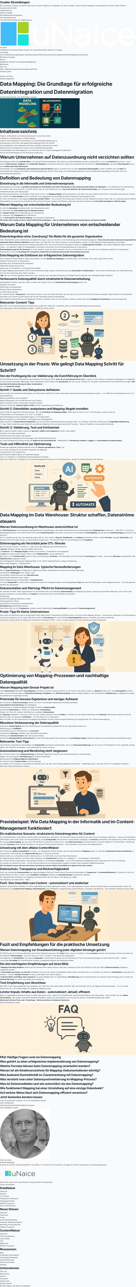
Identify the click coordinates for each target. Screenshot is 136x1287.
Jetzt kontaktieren (7, 1103)
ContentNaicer (13, 50)
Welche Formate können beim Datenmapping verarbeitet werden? (45, 1066)
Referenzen (4, 64)
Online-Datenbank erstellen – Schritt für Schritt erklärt (33, 308)
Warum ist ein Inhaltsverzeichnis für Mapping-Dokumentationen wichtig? (50, 1070)
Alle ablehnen (5, 15)
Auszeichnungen (22, 69)
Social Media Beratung (8, 55)
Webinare (32, 62)
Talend (9, 424)
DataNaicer (4, 50)
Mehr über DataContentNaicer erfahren (15, 766)
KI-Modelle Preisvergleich (16, 62)
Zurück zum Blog (6, 76)
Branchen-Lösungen (7, 57)
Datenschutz (4, 1281)
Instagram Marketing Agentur (28, 55)
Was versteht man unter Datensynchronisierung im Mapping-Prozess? (48, 1079)
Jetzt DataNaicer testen (9, 1108)
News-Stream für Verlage (52, 50)
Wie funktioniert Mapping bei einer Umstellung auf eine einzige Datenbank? (51, 1088)
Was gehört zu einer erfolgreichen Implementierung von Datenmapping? (49, 1061)
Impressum (4, 1279)
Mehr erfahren (120, 6)
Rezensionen (11, 69)
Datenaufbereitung (66, 55)
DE (1, 71)
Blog (27, 62)
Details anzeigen (6, 13)
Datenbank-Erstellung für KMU (43, 620)
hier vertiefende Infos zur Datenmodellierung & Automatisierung (76, 306)
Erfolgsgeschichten (7, 1201)
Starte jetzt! (6, 71)
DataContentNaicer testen (10, 1002)
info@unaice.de (6, 10)
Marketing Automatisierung (49, 55)
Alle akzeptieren (16, 15)
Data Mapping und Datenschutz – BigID (15, 880)
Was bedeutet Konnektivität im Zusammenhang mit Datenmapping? (46, 1075)
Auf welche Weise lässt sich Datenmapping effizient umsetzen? (44, 1092)
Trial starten (4, 1196)
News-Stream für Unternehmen (31, 50)
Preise (2, 1217)
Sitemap (3, 1265)
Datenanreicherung (80, 55)
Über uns (3, 69)
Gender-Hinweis (6, 1283)
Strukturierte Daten (7, 1262)
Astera (51, 986)
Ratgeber (3, 62)
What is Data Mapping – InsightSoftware (15, 563)
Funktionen (4, 1215)
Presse (34, 69)
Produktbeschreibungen (9, 1257)
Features (3, 1194)
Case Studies (5, 1239)
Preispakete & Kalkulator (9, 1199)
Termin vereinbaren (7, 1185)
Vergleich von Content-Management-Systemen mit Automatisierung (44, 459)
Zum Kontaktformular (8, 18)
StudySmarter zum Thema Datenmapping (93, 719)
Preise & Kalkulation (7, 1236)
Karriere (3, 1276)
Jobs (30, 69)
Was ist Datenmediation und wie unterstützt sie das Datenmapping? (47, 1084)
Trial (1, 1241)
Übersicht (3, 1191)
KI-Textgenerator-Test (112, 745)
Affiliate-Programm (7, 1203)
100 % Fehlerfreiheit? (8, 1206)
